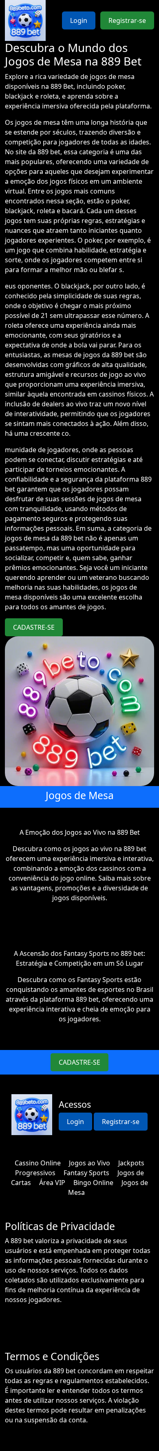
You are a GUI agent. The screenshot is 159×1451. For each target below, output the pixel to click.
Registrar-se (127, 20)
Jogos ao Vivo (89, 1162)
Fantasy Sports (86, 1172)
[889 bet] (25, 20)
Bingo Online (93, 1182)
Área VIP (52, 1182)
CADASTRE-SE (34, 627)
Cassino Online (38, 1162)
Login (78, 20)
